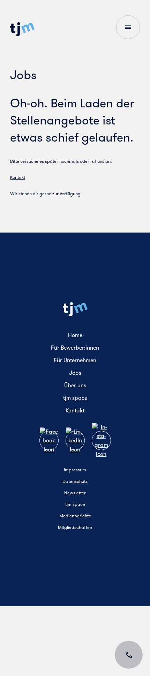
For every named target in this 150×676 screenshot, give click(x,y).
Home (75, 335)
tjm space (75, 398)
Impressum (75, 469)
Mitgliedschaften (75, 527)
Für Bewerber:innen (75, 348)
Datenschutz (75, 481)
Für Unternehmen (75, 360)
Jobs (75, 373)
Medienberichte (75, 515)
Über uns (75, 385)
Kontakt (17, 177)
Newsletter (75, 492)
